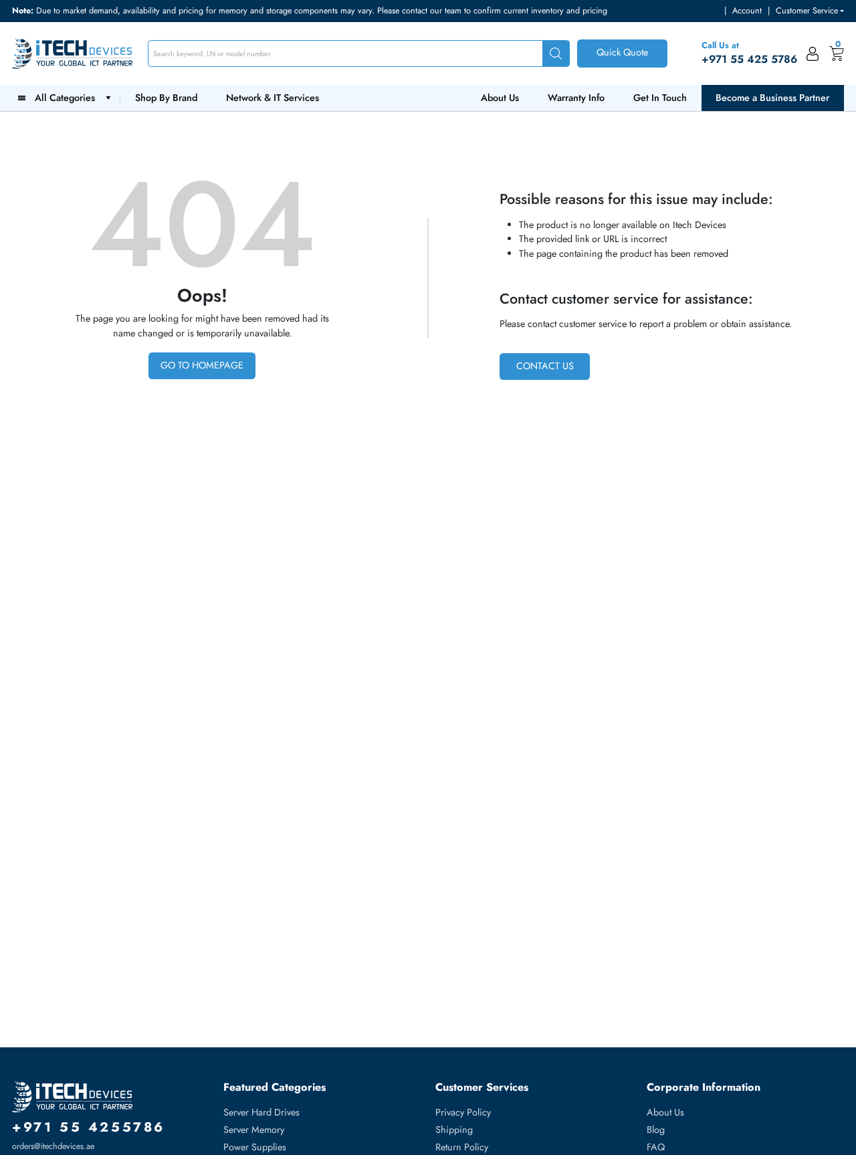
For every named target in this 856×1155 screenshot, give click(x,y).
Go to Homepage (201, 365)
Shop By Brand (166, 97)
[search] (555, 54)
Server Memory (253, 1129)
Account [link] (747, 11)
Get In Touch (660, 97)
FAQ (656, 1147)
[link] (813, 53)
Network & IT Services (272, 97)
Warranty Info (576, 97)
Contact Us (545, 366)
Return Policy (461, 1147)
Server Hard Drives (261, 1112)
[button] (810, 11)
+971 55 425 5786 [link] (749, 59)
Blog (656, 1129)
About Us (500, 97)
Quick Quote (622, 52)
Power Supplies (254, 1147)
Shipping (454, 1129)
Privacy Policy (463, 1112)
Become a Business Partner (772, 97)
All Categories (67, 97)
